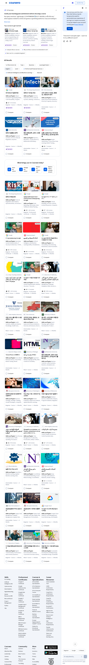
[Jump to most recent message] (75, 644)
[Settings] (82, 8)
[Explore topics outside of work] (48, 169)
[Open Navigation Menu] (6, 3)
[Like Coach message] (67, 41)
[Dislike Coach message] (70, 41)
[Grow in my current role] (36, 169)
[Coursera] (14, 2)
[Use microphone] (81, 656)
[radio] (66, 650)
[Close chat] (86, 8)
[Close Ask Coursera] (73, 3)
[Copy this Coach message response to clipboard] (64, 41)
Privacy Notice (78, 25)
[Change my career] (24, 169)
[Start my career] (12, 169)
